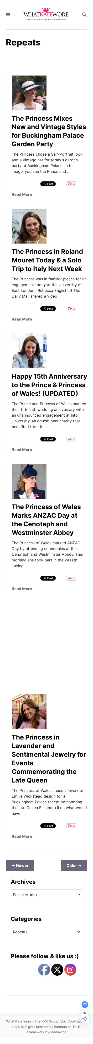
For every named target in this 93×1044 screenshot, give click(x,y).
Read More (22, 194)
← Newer (20, 865)
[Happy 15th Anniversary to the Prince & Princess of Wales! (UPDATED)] (29, 350)
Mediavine (58, 1032)
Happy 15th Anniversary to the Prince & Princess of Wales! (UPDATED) (49, 384)
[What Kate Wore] (46, 14)
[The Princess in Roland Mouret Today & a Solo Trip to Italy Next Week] (29, 226)
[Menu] (8, 15)
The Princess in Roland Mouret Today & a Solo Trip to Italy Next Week (47, 260)
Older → (74, 865)
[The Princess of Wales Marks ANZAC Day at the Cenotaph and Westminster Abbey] (29, 481)
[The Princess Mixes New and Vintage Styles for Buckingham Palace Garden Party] (29, 93)
